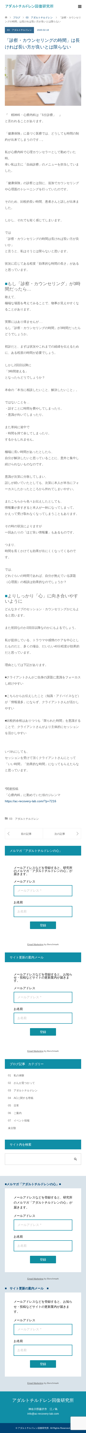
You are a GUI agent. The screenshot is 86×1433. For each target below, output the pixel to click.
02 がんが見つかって (21, 1083)
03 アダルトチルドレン (19, 30)
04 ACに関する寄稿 (20, 1098)
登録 (43, 925)
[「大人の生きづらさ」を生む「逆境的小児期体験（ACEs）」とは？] (62, 833)
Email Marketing (35, 944)
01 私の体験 (16, 1075)
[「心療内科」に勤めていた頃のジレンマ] (24, 833)
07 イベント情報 (19, 1120)
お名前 (18, 902)
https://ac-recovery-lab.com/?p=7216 (30, 801)
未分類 (12, 1128)
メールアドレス (24, 881)
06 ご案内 (15, 1113)
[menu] (79, 6)
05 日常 (13, 1105)
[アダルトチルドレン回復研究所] (29, 6)
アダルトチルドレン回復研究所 (43, 1400)
